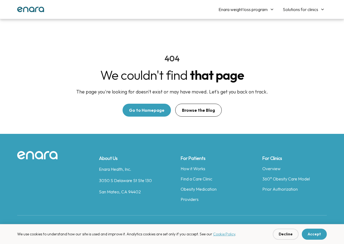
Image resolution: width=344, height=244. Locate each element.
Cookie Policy (224, 234)
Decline (286, 234)
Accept (314, 234)
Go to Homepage (146, 110)
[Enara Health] (30, 9)
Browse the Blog (198, 110)
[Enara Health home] (37, 155)
